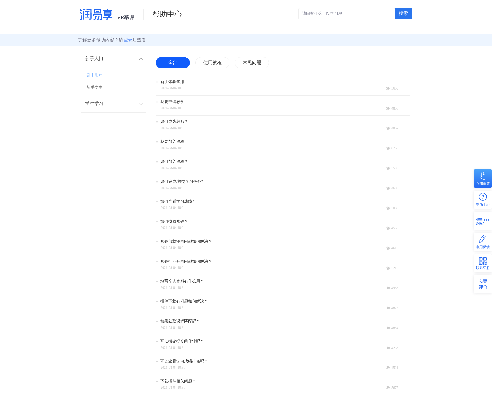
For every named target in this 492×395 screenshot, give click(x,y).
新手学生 (94, 87)
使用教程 (212, 62)
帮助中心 (167, 14)
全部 (172, 62)
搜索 (403, 13)
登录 (127, 39)
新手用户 (94, 75)
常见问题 (252, 62)
